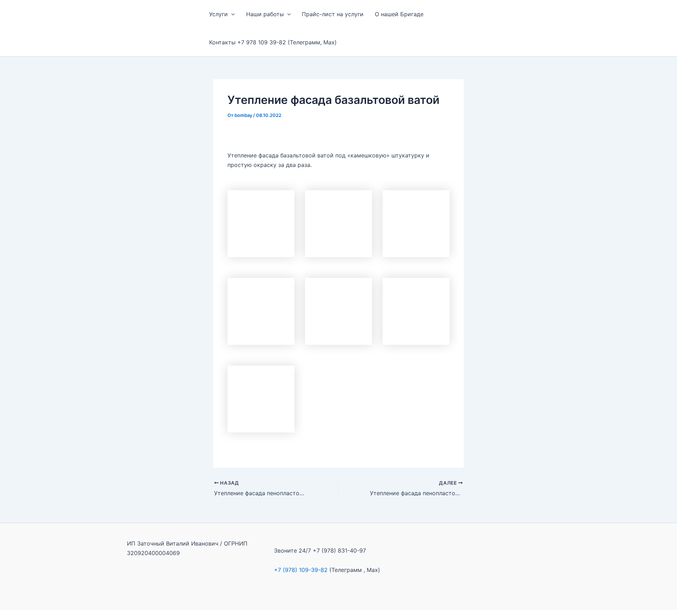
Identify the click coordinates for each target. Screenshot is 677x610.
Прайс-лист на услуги (333, 14)
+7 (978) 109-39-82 (301, 569)
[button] (231, 14)
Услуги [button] (218, 14)
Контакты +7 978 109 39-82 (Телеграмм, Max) (273, 42)
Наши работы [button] (265, 14)
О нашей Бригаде (399, 14)
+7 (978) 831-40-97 (339, 550)
